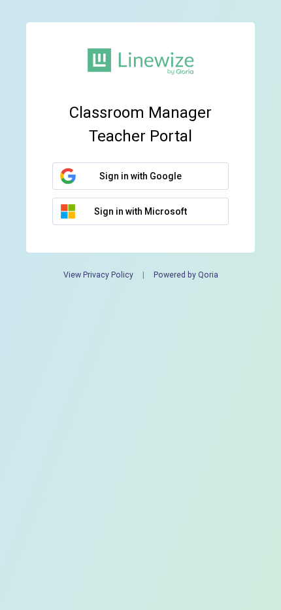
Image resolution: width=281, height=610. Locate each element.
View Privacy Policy (98, 274)
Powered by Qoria (186, 274)
